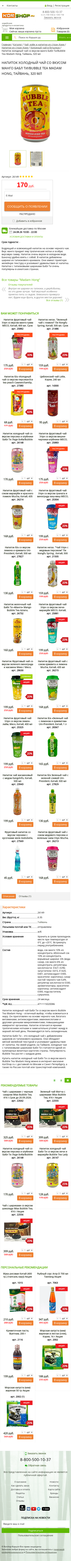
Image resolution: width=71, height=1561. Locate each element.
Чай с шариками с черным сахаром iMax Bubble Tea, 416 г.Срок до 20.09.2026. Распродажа (17, 1096)
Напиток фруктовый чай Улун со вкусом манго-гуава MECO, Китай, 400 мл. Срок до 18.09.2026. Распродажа (17, 324)
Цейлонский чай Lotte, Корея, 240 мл (52, 378)
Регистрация (62, 5)
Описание (9, 896)
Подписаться (35, 1530)
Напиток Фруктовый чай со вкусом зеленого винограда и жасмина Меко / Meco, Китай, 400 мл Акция (17, 666)
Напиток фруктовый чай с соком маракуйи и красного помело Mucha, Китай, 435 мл (17, 495)
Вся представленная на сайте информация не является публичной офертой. (35, 1473)
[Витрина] (68, 1080)
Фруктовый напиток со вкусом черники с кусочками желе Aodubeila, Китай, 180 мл (17, 836)
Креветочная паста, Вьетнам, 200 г (17, 1332)
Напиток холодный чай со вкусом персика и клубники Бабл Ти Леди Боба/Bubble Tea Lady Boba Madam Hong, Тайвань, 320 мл (17, 439)
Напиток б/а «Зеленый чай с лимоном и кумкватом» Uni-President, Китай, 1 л (52, 721)
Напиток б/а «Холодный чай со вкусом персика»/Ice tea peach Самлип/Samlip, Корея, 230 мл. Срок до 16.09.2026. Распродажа (17, 382)
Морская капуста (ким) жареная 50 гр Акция (17, 1389)
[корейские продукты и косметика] (3, 10)
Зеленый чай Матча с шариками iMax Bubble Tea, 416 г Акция (52, 1094)
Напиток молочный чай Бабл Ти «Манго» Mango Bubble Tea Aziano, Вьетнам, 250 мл (17, 609)
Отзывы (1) (25, 896)
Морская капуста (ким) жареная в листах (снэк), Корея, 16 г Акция (53, 1333)
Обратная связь (37, 1465)
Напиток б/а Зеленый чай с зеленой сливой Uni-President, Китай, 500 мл (52, 778)
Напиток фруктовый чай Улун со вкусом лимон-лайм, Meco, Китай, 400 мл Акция (17, 723)
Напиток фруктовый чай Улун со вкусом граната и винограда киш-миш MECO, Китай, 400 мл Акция (52, 495)
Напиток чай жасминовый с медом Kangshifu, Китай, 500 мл (18, 778)
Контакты (12, 5)
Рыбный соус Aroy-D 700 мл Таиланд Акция (52, 1275)
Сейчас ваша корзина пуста (21, 30)
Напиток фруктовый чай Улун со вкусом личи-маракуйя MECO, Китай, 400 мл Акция (53, 609)
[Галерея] (61, 1080)
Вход (49, 5)
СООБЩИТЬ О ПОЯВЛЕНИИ (27, 206)
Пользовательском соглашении (41, 1552)
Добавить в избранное (29, 220)
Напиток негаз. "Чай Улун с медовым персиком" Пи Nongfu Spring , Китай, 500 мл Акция (52, 552)
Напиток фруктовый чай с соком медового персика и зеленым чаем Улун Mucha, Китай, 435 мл (52, 836)
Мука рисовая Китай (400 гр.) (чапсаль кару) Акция (17, 1275)
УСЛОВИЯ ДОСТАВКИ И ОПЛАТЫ (26, 236)
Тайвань (42, 922)
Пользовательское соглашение (35, 1535)
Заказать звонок (52, 17)
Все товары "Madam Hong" (21, 280)
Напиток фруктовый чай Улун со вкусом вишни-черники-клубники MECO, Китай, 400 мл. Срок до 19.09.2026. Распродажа (52, 439)
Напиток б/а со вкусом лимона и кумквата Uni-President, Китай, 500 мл (17, 550)
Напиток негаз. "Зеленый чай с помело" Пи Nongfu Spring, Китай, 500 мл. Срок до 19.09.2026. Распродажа (52, 324)
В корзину (25, 369)
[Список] (54, 1080)
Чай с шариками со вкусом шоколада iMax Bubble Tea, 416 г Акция (17, 1208)
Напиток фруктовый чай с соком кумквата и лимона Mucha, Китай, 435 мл (53, 664)
